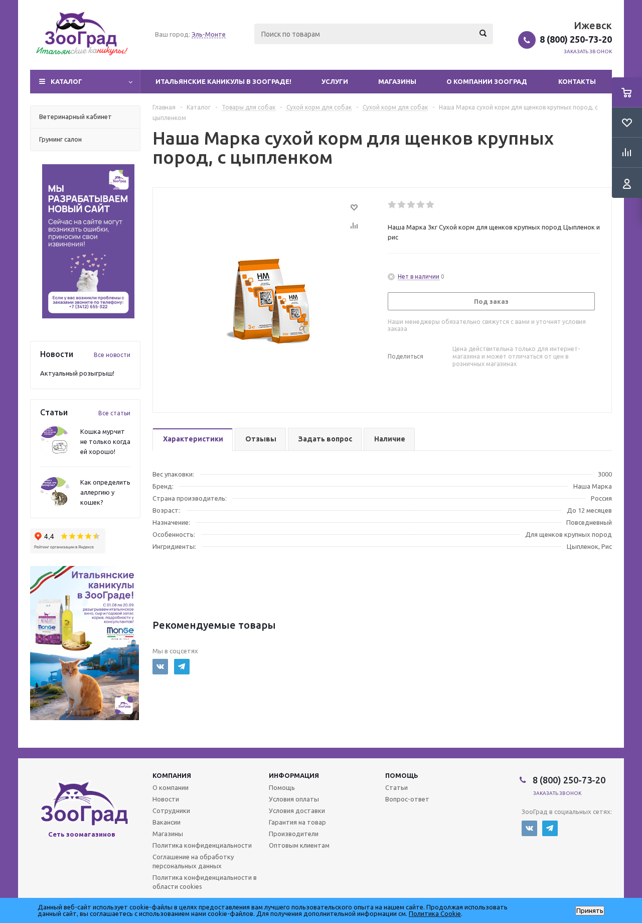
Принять (589, 910)
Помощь (401, 775)
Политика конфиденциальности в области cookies (204, 882)
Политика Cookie (435, 913)
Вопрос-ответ (407, 798)
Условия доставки (297, 810)
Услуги (335, 81)
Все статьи (114, 413)
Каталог (66, 81)
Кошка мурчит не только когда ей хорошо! (105, 441)
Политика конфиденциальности (202, 845)
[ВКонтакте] (160, 666)
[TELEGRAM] (182, 666)
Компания (171, 775)
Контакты (577, 81)
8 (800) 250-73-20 (576, 39)
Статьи (396, 787)
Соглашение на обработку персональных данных (193, 861)
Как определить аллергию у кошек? (105, 492)
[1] (392, 205)
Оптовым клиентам (299, 845)
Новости (165, 798)
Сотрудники (171, 810)
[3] (411, 205)
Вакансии (166, 822)
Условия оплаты (294, 798)
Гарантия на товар (297, 822)
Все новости (112, 355)
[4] (421, 205)
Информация (294, 775)
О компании (170, 787)
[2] (402, 205)
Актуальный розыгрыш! (77, 373)
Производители (293, 833)
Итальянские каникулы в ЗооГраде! (223, 81)
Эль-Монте (209, 34)
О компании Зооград (486, 81)
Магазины (397, 81)
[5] (430, 205)
